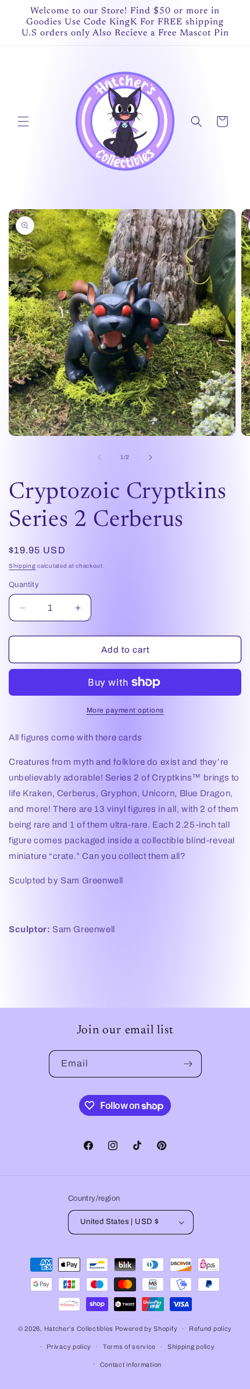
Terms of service (129, 1346)
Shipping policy (191, 1346)
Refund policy (210, 1328)
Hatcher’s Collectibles (79, 1328)
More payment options (125, 710)
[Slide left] (99, 457)
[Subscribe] (188, 1063)
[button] (23, 121)
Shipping (22, 566)
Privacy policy (69, 1346)
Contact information (131, 1364)
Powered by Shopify (146, 1328)
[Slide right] (150, 457)
